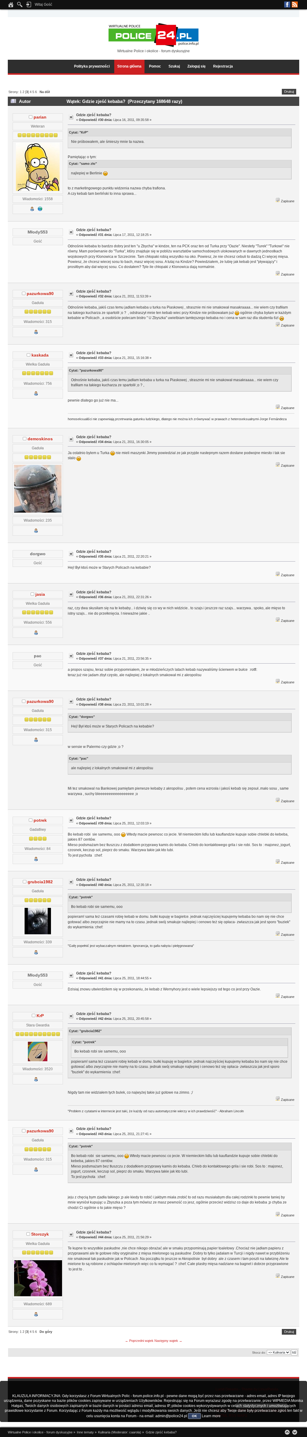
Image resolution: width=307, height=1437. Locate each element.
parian (40, 117)
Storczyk (40, 1234)
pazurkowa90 (40, 293)
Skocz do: (259, 1352)
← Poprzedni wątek (139, 1340)
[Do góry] (287, 1432)
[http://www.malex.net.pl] (40, 210)
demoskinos (40, 439)
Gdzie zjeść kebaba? (93, 115)
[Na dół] (295, 1432)
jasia (40, 594)
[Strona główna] (11, 6)
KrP (40, 1016)
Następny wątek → (168, 1340)
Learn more (211, 1416)
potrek (40, 820)
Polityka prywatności (92, 66)
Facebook (287, 5)
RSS (295, 5)
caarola (134, 1432)
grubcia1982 (40, 882)
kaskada (40, 355)
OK (194, 1416)
